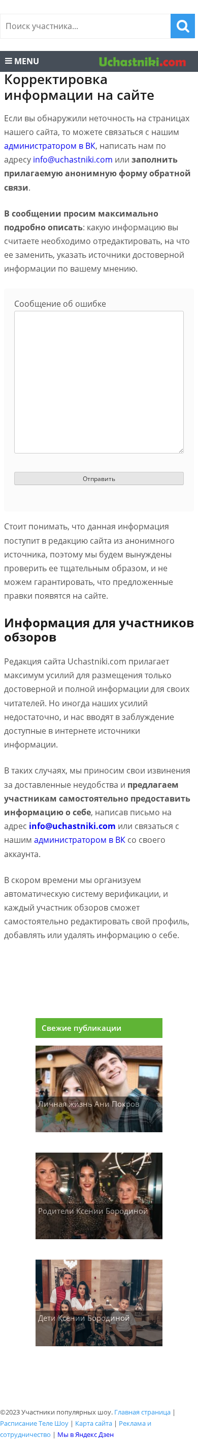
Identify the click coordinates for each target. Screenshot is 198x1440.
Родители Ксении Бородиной (93, 1211)
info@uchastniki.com (73, 159)
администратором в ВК (49, 145)
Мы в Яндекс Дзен (85, 1434)
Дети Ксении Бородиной (84, 1318)
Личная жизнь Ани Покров (89, 1104)
